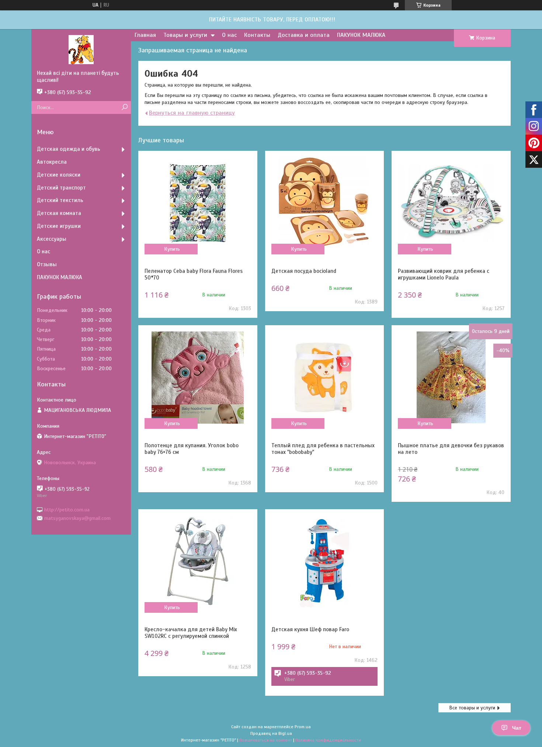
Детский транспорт (61, 187)
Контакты (257, 35)
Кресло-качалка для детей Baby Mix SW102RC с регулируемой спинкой (191, 632)
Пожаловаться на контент (265, 740)
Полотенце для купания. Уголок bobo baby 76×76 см (192, 448)
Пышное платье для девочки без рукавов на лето (451, 448)
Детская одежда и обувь (68, 149)
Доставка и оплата (304, 35)
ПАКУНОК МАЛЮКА (361, 35)
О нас (229, 35)
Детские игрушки (59, 226)
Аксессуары (51, 239)
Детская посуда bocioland (303, 271)
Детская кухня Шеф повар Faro (310, 629)
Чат (516, 728)
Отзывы (47, 264)
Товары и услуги (185, 35)
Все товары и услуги (472, 708)
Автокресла (52, 162)
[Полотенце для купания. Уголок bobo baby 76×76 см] (198, 377)
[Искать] (124, 107)
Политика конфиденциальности (328, 740)
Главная (145, 35)
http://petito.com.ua (67, 509)
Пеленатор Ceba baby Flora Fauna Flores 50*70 (194, 274)
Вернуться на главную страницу (192, 113)
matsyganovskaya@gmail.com (77, 518)
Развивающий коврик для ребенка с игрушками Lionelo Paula (443, 274)
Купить (172, 249)
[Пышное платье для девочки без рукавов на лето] (451, 377)
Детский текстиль (60, 200)
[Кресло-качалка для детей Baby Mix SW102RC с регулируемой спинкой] (198, 561)
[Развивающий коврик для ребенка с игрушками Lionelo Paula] (451, 203)
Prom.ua (303, 726)
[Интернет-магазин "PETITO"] (81, 49)
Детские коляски (58, 174)
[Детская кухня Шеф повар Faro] (324, 561)
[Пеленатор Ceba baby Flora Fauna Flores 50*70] (198, 203)
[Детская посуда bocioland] (324, 203)
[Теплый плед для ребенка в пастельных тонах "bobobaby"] (324, 377)
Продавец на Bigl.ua (271, 733)
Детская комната (59, 213)
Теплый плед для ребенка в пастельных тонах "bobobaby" (323, 448)
